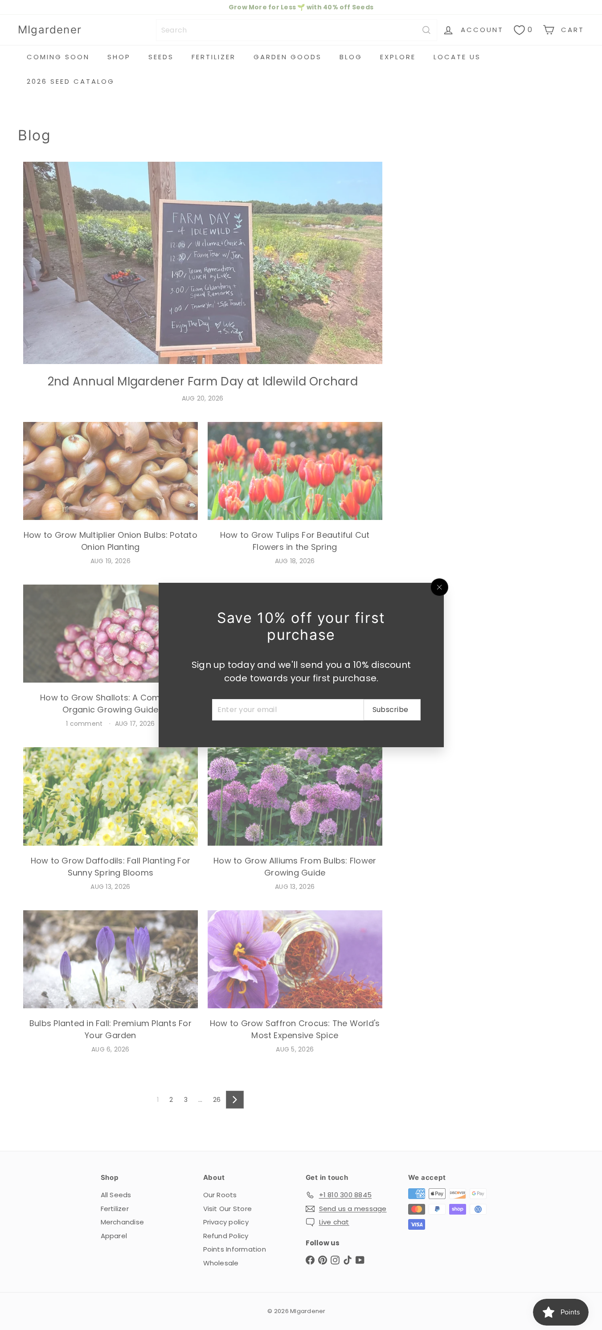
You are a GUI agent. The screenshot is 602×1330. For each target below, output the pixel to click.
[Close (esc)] (439, 587)
